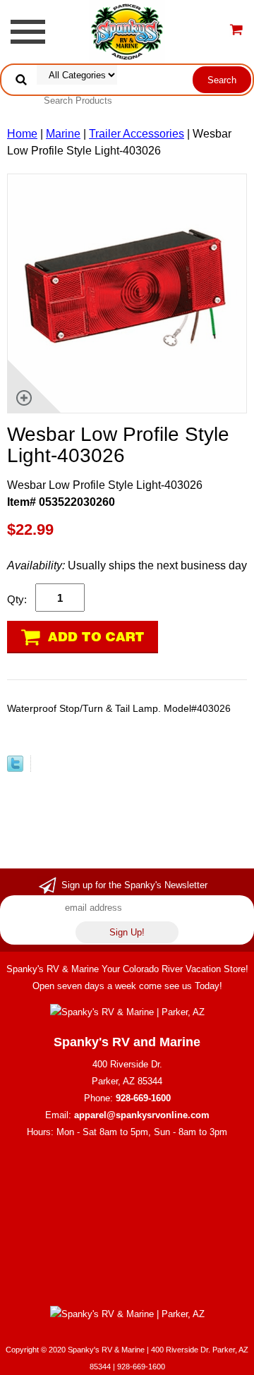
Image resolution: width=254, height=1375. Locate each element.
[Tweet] (15, 768)
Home (22, 134)
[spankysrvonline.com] (126, 31)
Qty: (17, 599)
